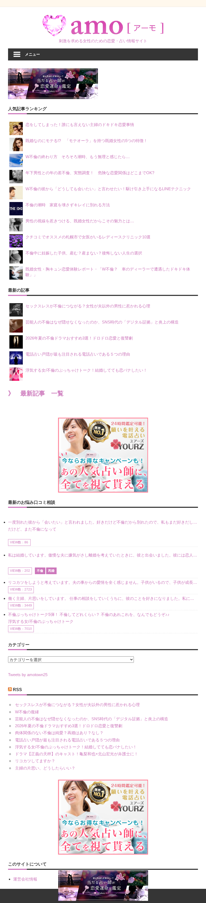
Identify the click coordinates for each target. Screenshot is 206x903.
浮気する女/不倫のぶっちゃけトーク (40, 621)
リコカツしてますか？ (35, 761)
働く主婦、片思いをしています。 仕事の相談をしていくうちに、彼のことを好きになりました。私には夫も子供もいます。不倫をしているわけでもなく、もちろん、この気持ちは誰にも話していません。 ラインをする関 (103, 598)
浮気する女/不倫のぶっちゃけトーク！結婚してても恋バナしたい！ (86, 370)
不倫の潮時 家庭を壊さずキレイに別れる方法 (67, 205)
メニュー (32, 54)
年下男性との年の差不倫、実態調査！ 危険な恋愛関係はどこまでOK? (91, 172)
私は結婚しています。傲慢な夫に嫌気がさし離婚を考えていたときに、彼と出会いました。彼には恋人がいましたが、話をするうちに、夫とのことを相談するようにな (103, 555)
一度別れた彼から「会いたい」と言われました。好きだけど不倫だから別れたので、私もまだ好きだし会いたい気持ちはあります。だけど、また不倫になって (103, 525)
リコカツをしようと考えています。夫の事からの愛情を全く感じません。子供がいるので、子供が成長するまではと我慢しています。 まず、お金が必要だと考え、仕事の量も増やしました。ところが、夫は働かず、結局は (103, 582)
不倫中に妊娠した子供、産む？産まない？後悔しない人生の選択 (83, 253)
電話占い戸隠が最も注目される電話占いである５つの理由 (77, 354)
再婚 (51, 571)
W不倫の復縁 (27, 712)
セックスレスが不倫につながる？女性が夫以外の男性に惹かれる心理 (87, 306)
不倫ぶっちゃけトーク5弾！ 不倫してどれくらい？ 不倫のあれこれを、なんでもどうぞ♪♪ (89, 614)
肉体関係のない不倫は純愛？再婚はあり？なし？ (59, 732)
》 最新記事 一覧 (36, 393)
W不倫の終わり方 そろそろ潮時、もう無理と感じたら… (77, 156)
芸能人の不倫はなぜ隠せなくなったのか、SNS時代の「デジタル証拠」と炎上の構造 (102, 322)
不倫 (40, 571)
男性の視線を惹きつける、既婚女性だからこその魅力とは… (79, 221)
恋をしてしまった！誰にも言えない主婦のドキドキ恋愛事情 (79, 124)
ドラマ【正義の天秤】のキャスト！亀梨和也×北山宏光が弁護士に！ (76, 754)
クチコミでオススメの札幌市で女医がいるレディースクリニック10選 (87, 237)
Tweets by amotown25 (27, 674)
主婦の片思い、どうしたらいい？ (45, 768)
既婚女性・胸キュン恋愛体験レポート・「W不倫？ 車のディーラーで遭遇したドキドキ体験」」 (107, 272)
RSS (17, 689)
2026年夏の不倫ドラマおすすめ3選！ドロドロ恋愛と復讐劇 (79, 338)
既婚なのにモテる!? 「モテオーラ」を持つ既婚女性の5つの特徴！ (86, 140)
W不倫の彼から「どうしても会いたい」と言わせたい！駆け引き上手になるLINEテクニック (108, 188)
